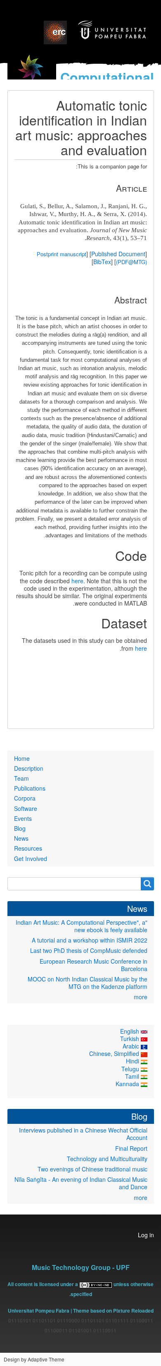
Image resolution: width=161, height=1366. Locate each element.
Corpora (25, 798)
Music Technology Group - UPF (81, 1267)
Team (21, 778)
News (21, 838)
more (140, 997)
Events (23, 818)
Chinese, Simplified (115, 1053)
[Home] (31, 73)
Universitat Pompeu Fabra (38, 1310)
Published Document (118, 254)
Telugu (131, 1069)
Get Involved (30, 858)
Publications (29, 788)
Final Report (131, 1148)
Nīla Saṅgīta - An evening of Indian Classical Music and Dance (80, 1183)
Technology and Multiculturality (107, 1158)
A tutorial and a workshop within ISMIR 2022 (89, 940)
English (130, 1031)
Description (28, 768)
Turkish (130, 1038)
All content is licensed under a (43, 1284)
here (77, 581)
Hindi (133, 1061)
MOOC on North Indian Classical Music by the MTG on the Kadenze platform (87, 983)
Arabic (132, 1046)
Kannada (128, 1084)
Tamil (133, 1076)
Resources (28, 848)
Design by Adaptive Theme (34, 1359)
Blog (20, 828)
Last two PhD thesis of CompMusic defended (88, 950)
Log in (146, 1235)
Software (25, 808)
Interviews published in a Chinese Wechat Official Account (83, 1134)
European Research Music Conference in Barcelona (93, 965)
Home (22, 758)
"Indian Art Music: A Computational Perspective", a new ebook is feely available (81, 926)
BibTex (102, 261)
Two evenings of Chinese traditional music (92, 1169)
